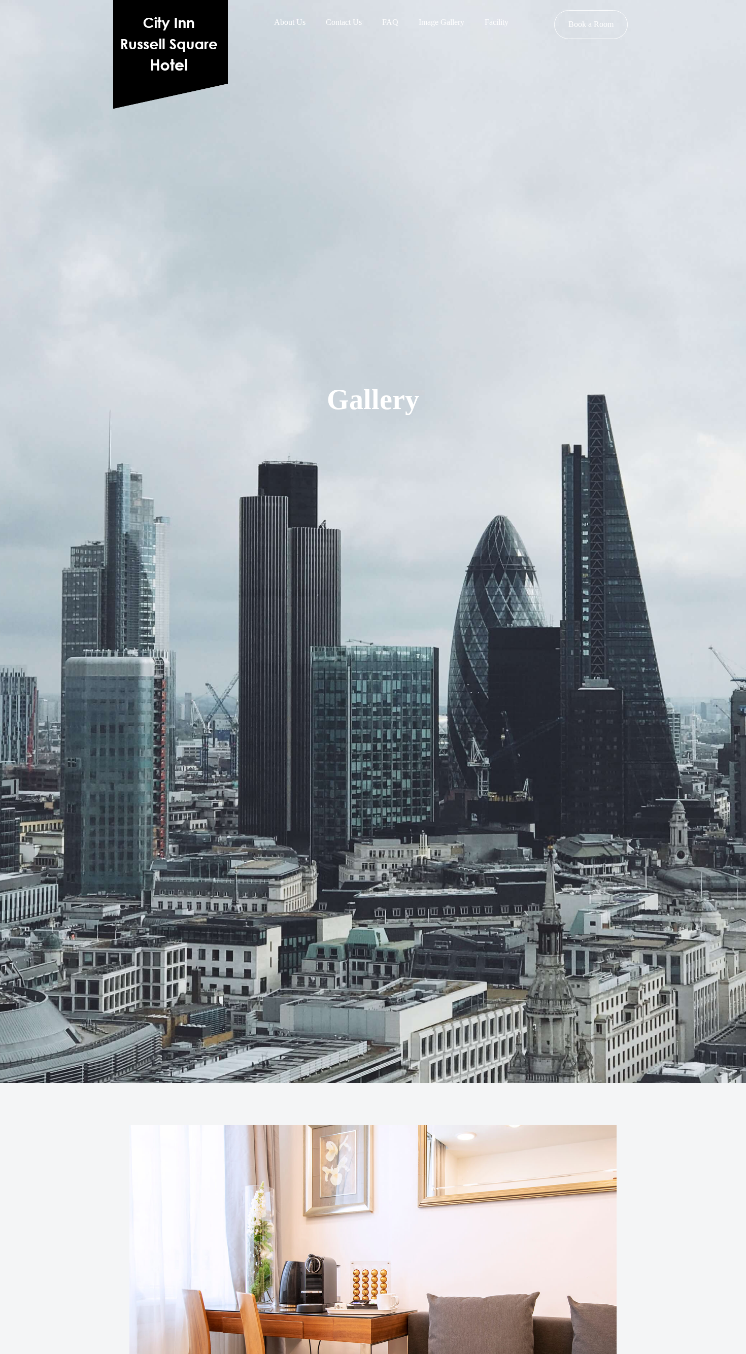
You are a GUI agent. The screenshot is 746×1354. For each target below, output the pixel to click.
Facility (496, 22)
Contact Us (344, 22)
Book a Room (591, 24)
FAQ (390, 22)
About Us (290, 22)
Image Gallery (441, 22)
